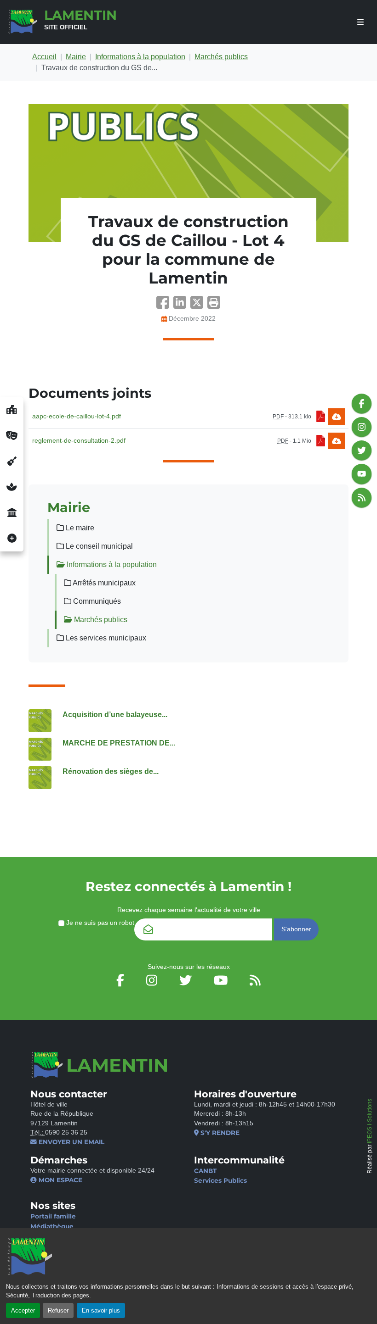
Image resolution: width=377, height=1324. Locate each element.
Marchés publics (221, 57)
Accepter (23, 1310)
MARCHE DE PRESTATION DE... (119, 743)
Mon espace (59, 1180)
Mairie (76, 57)
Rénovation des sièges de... (111, 771)
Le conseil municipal (98, 546)
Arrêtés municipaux (103, 583)
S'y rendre (219, 1132)
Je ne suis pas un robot (99, 922)
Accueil (44, 57)
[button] (213, 305)
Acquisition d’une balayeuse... (115, 714)
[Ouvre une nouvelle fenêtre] (11, 410)
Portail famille (53, 1216)
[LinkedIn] (181, 305)
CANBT (205, 1170)
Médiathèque (52, 1226)
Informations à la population (140, 57)
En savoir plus (101, 1310)
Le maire (79, 528)
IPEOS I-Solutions (369, 1121)
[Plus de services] (11, 538)
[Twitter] (198, 305)
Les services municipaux (105, 638)
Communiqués (96, 601)
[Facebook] (164, 305)
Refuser (58, 1310)
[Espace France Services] (11, 513)
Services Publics (220, 1180)
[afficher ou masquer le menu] (360, 22)
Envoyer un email (70, 1142)
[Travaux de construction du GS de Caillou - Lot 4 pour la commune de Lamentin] (188, 173)
